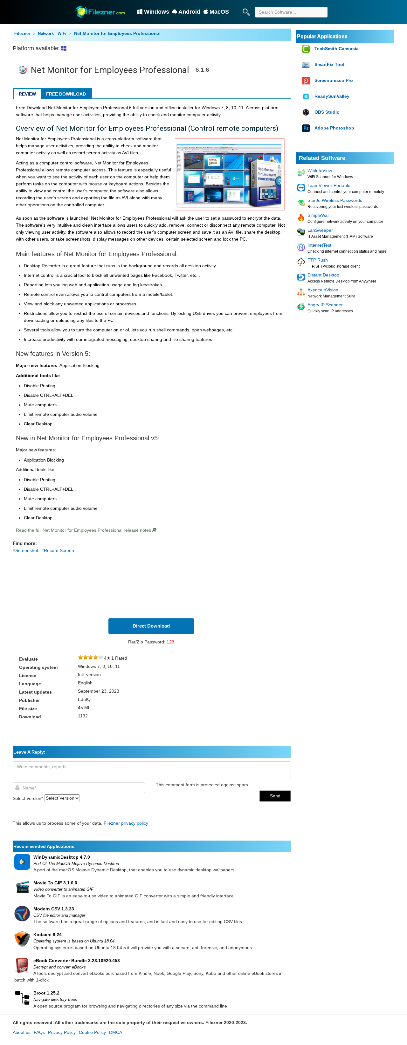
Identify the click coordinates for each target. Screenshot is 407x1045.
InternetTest (319, 245)
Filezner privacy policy (126, 823)
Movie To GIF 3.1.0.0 (55, 882)
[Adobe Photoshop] (306, 128)
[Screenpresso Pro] (306, 81)
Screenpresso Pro (333, 80)
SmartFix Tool (329, 64)
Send (275, 795)
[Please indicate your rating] (80, 658)
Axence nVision (322, 289)
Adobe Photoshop (334, 127)
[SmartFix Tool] (306, 65)
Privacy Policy (62, 1032)
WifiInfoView (319, 170)
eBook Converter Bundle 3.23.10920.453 (76, 960)
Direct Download (151, 626)
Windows (156, 12)
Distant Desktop (323, 274)
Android (189, 12)
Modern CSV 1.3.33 (53, 908)
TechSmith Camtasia (336, 48)
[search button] (246, 12)
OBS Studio (327, 112)
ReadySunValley (331, 96)
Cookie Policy (92, 1032)
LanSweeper (320, 230)
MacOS (219, 12)
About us (22, 1032)
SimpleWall (318, 215)
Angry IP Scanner (325, 304)
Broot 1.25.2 (46, 992)
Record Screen (59, 550)
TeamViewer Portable (328, 185)
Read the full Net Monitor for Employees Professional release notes (84, 530)
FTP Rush (317, 260)
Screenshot (26, 550)
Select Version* (28, 798)
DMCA (115, 1032)
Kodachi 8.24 (47, 934)
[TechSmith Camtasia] (306, 49)
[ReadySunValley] (306, 97)
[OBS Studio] (306, 112)
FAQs (39, 1032)
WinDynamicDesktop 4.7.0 (61, 857)
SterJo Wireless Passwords (334, 200)
